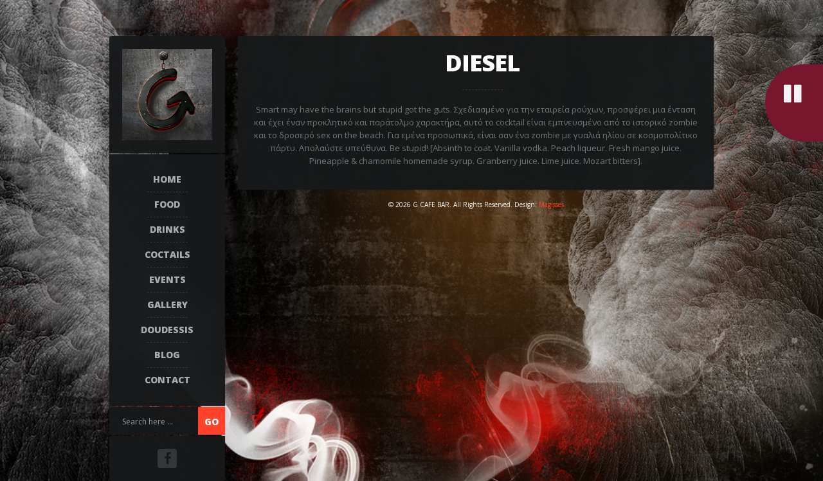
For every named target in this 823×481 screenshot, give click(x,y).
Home (167, 179)
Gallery (167, 304)
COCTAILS (167, 254)
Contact (167, 380)
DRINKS (167, 229)
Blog (167, 355)
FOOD (167, 204)
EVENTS (167, 279)
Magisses (551, 204)
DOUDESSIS (167, 329)
